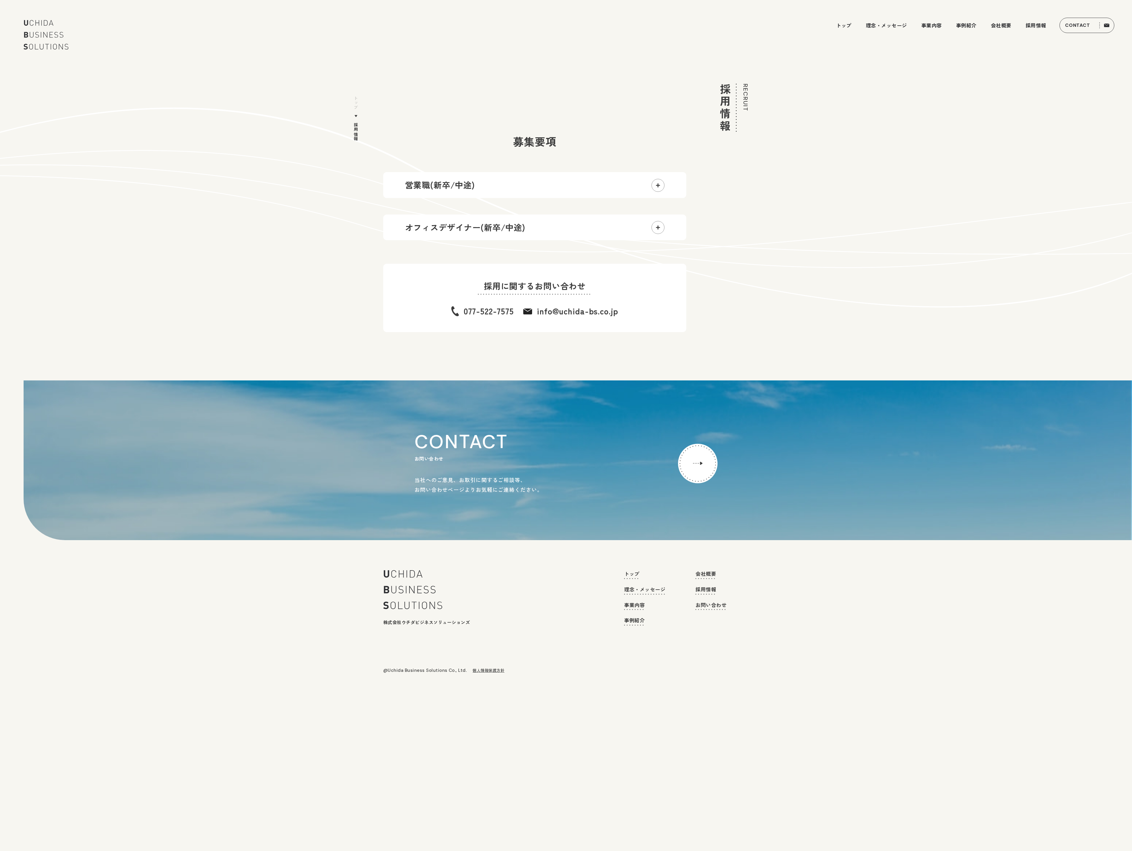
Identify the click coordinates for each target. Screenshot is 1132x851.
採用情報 (1036, 25)
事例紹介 (966, 25)
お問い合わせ (710, 604)
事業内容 (931, 25)
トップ (844, 25)
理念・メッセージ (886, 25)
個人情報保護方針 (488, 670)
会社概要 (1001, 25)
